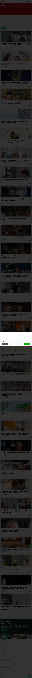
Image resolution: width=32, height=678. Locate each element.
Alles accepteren (27, 343)
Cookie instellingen (5, 343)
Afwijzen (10, 343)
